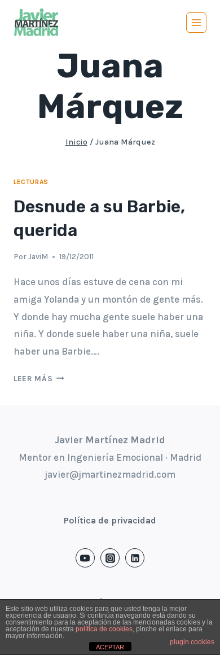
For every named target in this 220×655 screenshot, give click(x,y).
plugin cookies (192, 642)
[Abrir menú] (196, 22)
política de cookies (104, 629)
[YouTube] (85, 557)
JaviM (38, 256)
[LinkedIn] (134, 557)
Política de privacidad (110, 520)
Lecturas (31, 182)
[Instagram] (110, 557)
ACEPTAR (110, 647)
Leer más (39, 378)
